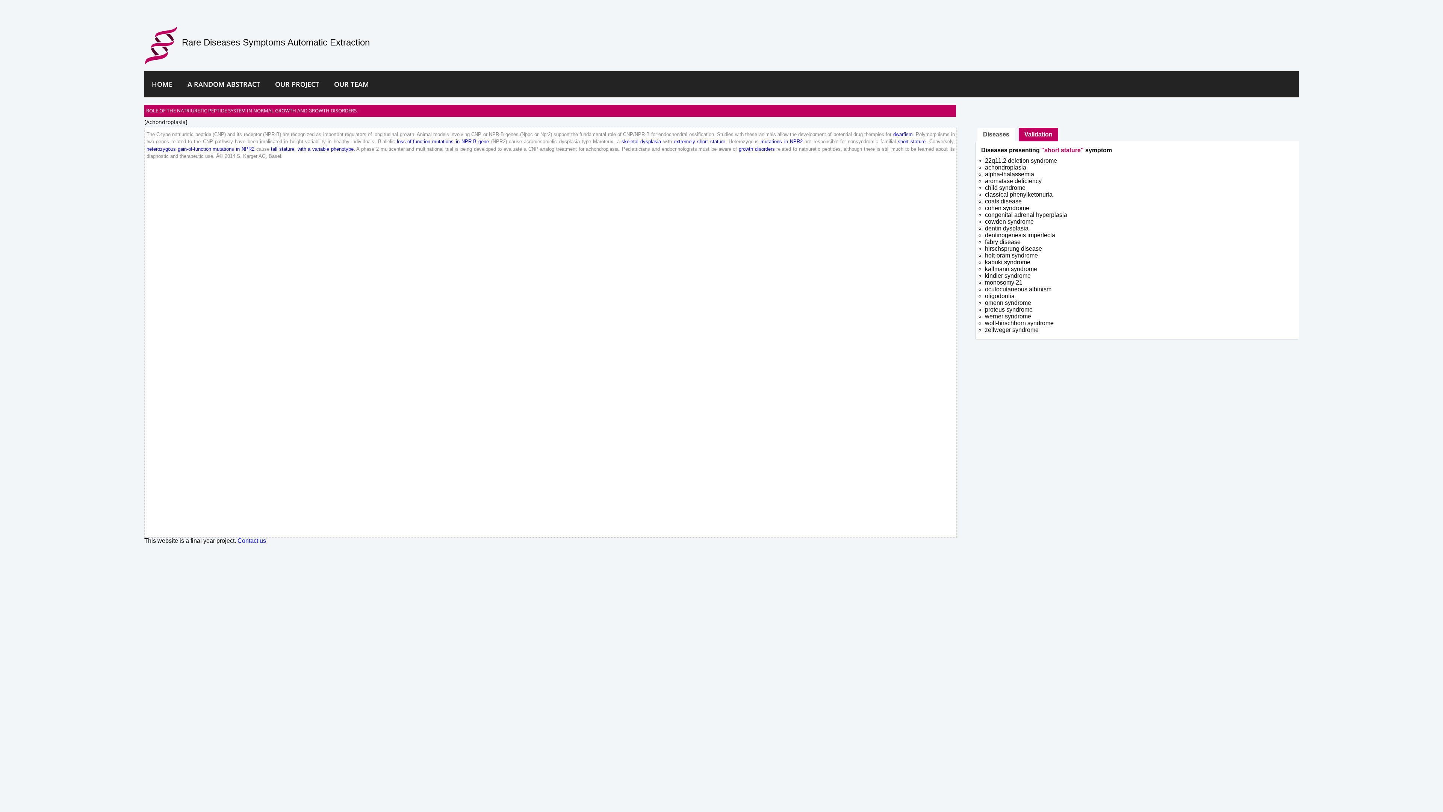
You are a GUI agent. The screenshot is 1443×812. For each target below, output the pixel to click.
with (302, 149)
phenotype (342, 149)
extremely (684, 141)
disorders (765, 149)
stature (717, 141)
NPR (795, 141)
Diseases (996, 134)
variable (320, 149)
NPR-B (468, 141)
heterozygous (161, 149)
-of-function (418, 141)
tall (274, 149)
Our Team (351, 84)
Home (162, 84)
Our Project (297, 84)
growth (746, 149)
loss (401, 141)
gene (483, 141)
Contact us (251, 541)
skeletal (630, 141)
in (458, 141)
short (702, 141)
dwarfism (903, 134)
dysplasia (650, 141)
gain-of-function (194, 149)
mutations (443, 141)
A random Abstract (224, 84)
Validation (1038, 134)
